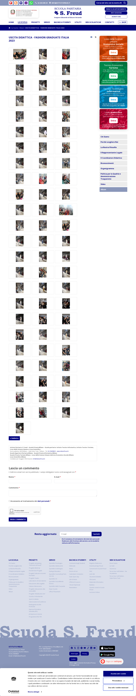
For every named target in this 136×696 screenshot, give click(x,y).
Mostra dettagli (33, 692)
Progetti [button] (35, 22)
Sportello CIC (53, 579)
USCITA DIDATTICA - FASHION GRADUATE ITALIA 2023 (44, 28)
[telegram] (82, 648)
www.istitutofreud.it (63, 451)
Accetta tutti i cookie (118, 674)
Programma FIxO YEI (35, 617)
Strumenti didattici (95, 577)
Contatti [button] (109, 22)
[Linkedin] (91, 648)
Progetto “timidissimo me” (37, 594)
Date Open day (74, 577)
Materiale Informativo (96, 582)
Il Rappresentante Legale (111, 152)
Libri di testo (73, 579)
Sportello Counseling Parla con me (57, 575)
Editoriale (72, 566)
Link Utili (92, 574)
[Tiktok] (88, 648)
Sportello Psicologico (55, 563)
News (71, 569)
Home (11, 22)
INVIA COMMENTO (18, 519)
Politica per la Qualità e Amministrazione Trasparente (111, 176)
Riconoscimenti (107, 163)
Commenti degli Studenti (77, 563)
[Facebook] (72, 648)
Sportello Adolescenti (56, 566)
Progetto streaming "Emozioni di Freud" (35, 564)
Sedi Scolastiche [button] (93, 22)
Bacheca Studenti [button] (62, 22)
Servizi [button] (47, 22)
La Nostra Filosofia (109, 147)
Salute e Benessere (35, 586)
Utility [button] (78, 22)
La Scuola (14, 28)
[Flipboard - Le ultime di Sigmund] (11, 3)
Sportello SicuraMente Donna (56, 582)
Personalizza (117, 680)
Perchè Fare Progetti (35, 571)
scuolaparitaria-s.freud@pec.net (52, 647)
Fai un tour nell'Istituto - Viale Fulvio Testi (117, 577)
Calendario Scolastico (76, 574)
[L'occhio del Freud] (21, 3)
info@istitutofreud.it (39, 459)
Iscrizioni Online (94, 592)
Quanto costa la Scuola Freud (96, 589)
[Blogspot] (16, 3)
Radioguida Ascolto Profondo (35, 606)
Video (103, 184)
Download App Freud (96, 566)
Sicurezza (113, 569)
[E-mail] (95, 648)
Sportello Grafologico (56, 569)
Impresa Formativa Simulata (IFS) (35, 610)
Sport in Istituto (34, 599)
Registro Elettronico (95, 563)
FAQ (90, 571)
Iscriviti (96, 534)
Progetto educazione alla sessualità (37, 590)
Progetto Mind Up (34, 568)
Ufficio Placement (54, 592)
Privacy (84, 654)
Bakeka (91, 585)
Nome (12, 477)
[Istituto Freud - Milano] (68, 13)
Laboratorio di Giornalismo (37, 581)
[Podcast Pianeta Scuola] (26, 3)
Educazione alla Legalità (36, 584)
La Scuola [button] (22, 22)
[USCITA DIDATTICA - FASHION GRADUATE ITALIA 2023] (19, 54)
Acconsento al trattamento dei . (30, 501)
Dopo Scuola (53, 589)
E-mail (57, 477)
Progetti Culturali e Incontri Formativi (37, 574)
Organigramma (107, 168)
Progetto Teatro (34, 578)
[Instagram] (78, 648)
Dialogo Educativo (55, 571)
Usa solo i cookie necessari (118, 687)
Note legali (74, 654)
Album (21, 28)
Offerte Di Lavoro (74, 582)
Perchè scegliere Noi (109, 142)
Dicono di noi (73, 571)
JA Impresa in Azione (35, 614)
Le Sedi (112, 566)
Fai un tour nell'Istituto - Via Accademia (118, 572)
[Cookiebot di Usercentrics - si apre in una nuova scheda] (13, 691)
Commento (14, 488)
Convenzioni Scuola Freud (97, 569)
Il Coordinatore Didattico (111, 158)
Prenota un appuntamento (116, 9)
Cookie (73, 659)
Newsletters (73, 587)
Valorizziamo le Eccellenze (37, 602)
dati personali (43, 501)
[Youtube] (85, 648)
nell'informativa (73, 543)
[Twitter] (75, 648)
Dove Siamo (113, 563)
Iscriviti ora (116, 17)
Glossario (92, 579)
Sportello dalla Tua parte (57, 586)
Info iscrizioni (116, 13)
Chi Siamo (105, 137)
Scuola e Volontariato (36, 596)
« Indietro (14, 438)
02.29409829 (52, 451)
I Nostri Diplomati (74, 585)
